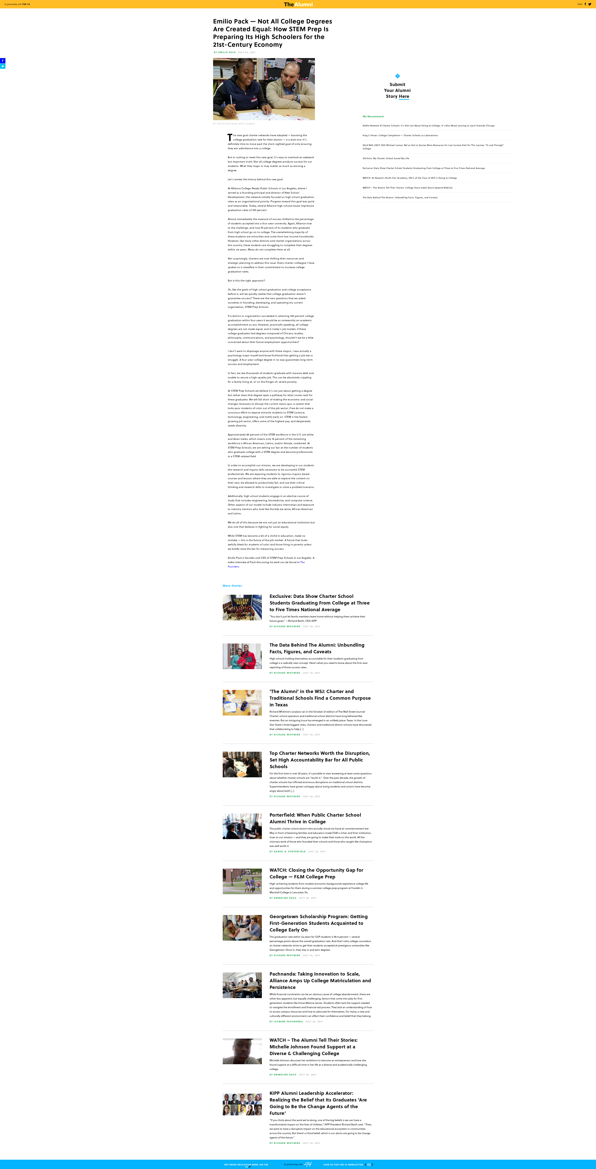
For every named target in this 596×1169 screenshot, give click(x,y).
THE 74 (17, 4)
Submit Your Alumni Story (397, 90)
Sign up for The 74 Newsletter (343, 1165)
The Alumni (298, 4)
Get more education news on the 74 (246, 1166)
